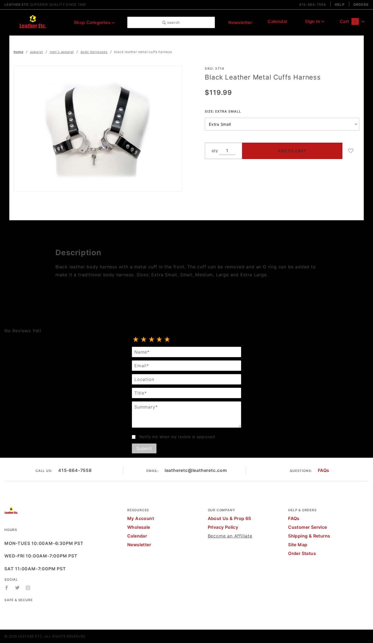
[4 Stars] (159, 340)
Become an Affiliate (230, 536)
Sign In (313, 21)
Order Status (302, 553)
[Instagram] (28, 588)
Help (340, 4)
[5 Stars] (167, 340)
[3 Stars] (152, 340)
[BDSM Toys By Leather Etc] (32, 22)
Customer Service (307, 527)
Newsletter (240, 22)
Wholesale (138, 527)
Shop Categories (92, 22)
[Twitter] (17, 588)
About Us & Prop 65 (229, 518)
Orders (361, 4)
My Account (140, 518)
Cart (348, 21)
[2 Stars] (144, 340)
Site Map (297, 544)
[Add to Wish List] (350, 151)
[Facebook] (6, 588)
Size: (223, 111)
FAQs (323, 470)
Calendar (277, 21)
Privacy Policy (223, 527)
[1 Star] (136, 340)
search (173, 22)
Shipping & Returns (309, 536)
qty (215, 150)
